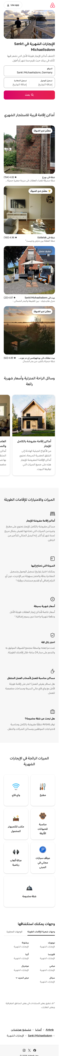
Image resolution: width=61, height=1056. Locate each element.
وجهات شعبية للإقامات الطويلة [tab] (41, 931)
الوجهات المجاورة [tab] (14, 931)
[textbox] (42, 84)
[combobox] (29, 73)
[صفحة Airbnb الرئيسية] (52, 5)
